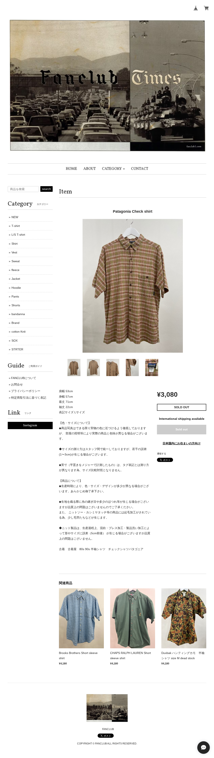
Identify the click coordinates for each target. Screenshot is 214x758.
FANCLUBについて (23, 378)
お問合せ (17, 384)
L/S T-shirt (18, 234)
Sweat (15, 261)
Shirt (14, 243)
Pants (15, 296)
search (46, 189)
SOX (14, 340)
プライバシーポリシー (25, 391)
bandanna (18, 314)
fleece (15, 270)
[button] (113, 169)
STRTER (17, 349)
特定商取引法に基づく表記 (28, 397)
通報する (161, 453)
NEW (14, 217)
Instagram (30, 425)
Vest (14, 252)
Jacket (15, 278)
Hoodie (16, 287)
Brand (15, 322)
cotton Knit (18, 331)
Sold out (182, 429)
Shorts (15, 305)
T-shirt (15, 226)
